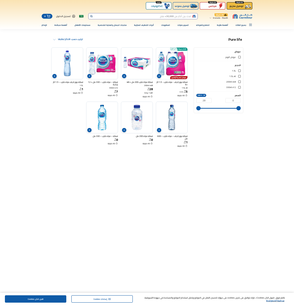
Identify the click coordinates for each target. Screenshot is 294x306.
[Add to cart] (159, 76)
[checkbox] (239, 57)
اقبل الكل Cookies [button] (35, 299)
